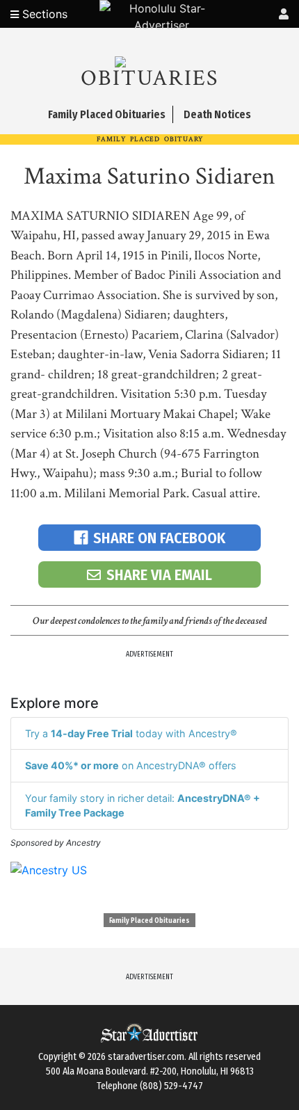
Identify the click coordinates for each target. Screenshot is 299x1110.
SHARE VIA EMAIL (159, 574)
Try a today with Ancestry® (131, 733)
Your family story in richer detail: (142, 805)
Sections (43, 14)
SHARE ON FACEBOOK (159, 538)
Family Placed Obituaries (149, 921)
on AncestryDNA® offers (130, 765)
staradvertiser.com (146, 1057)
